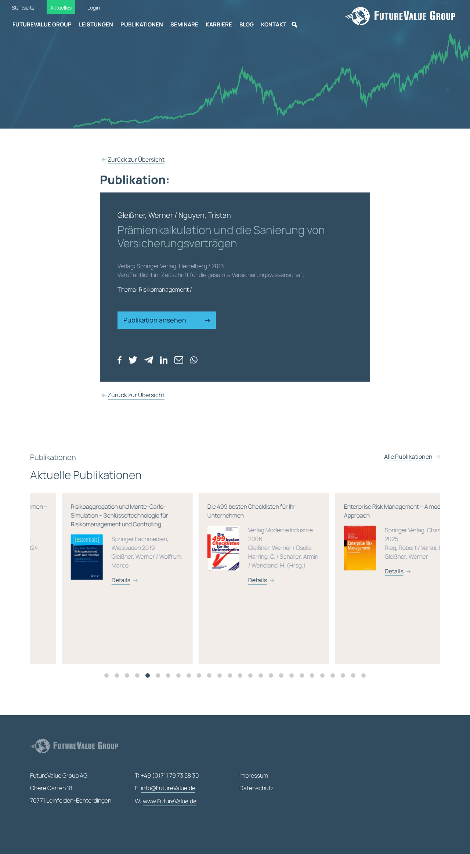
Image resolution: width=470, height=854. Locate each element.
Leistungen (96, 24)
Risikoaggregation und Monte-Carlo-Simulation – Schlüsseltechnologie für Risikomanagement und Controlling (95, 543)
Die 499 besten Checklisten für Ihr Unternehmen (231, 543)
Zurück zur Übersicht (136, 159)
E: (165, 788)
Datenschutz (256, 788)
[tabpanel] (98, 578)
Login (93, 7)
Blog (246, 24)
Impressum (253, 775)
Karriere (219, 24)
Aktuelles (61, 7)
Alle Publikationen (408, 457)
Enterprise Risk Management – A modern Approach (366, 538)
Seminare (184, 24)
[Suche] (294, 24)
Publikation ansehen (155, 320)
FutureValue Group (42, 24)
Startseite (23, 7)
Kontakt (273, 24)
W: (165, 801)
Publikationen (141, 24)
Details (89, 580)
